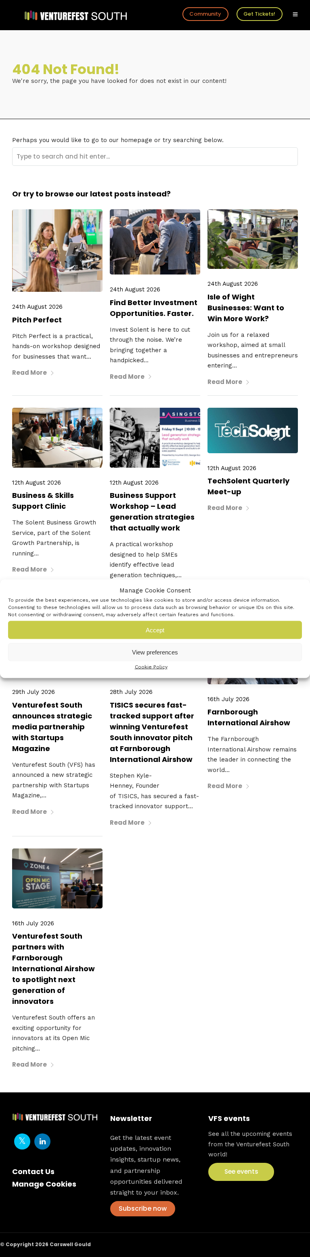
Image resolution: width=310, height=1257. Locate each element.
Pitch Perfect (37, 320)
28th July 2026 (131, 692)
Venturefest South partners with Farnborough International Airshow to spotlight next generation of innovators (53, 968)
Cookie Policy (151, 667)
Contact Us (33, 1171)
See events (241, 1171)
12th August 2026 (36, 482)
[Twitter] (22, 1141)
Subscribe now (143, 1208)
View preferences (155, 651)
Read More (29, 372)
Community (205, 14)
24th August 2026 (37, 306)
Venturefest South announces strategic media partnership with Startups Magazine (52, 726)
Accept (155, 629)
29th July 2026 (33, 692)
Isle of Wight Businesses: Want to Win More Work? (245, 308)
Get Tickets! (259, 14)
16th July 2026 (228, 699)
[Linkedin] (42, 1141)
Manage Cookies (44, 1184)
